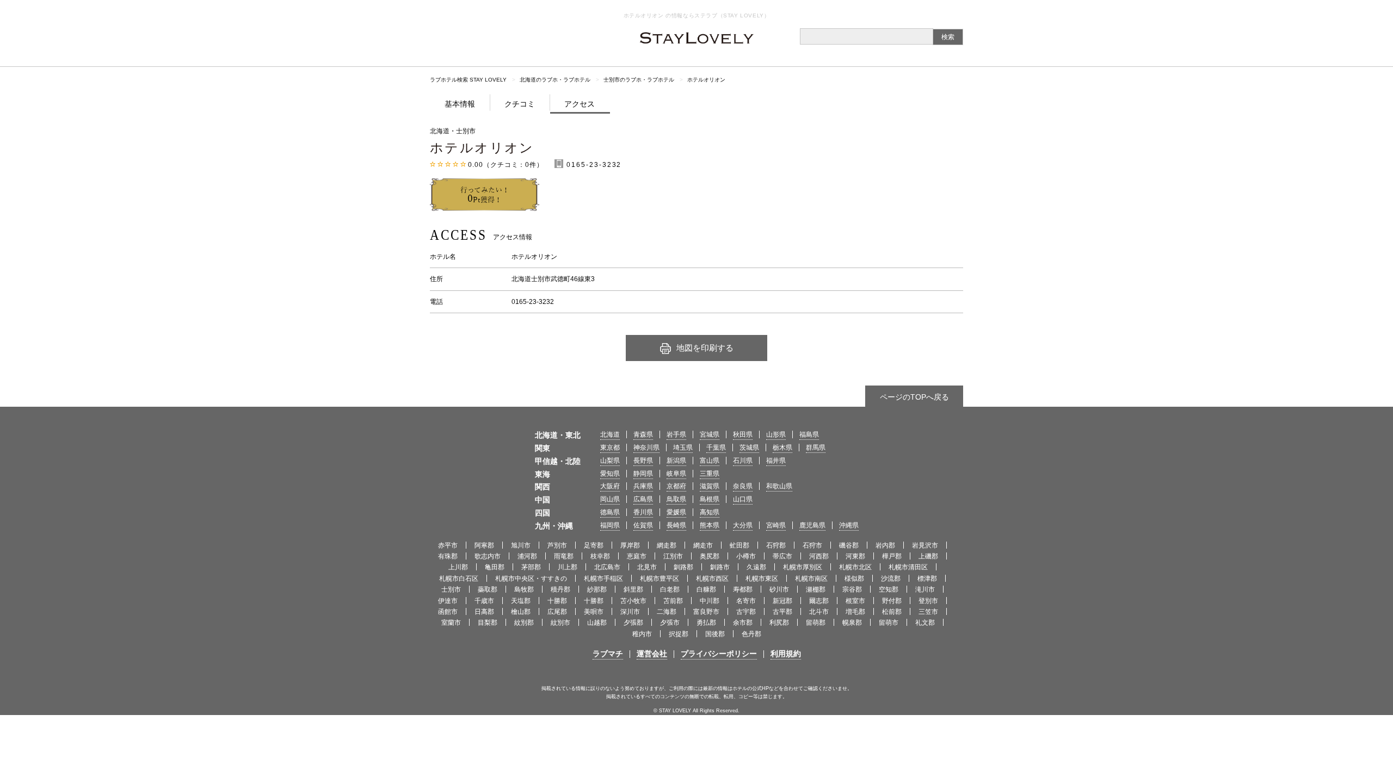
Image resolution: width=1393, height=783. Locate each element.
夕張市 (670, 622)
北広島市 (607, 567)
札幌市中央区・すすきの (531, 578)
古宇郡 (746, 612)
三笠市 (928, 612)
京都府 (676, 486)
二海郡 (666, 612)
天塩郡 (521, 601)
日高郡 (484, 612)
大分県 (743, 525)
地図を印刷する (705, 347)
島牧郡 (524, 589)
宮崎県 (776, 525)
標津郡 (927, 578)
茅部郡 (531, 567)
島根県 (709, 499)
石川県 (743, 460)
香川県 (643, 512)
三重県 (709, 473)
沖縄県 (849, 525)
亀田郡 (494, 567)
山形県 (776, 434)
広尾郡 (557, 612)
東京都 (610, 447)
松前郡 (892, 612)
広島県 (643, 499)
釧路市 (720, 567)
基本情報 (460, 104)
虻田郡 (739, 545)
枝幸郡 (600, 556)
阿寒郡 (484, 545)
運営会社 (652, 653)
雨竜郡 (564, 556)
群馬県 (815, 447)
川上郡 (567, 567)
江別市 (673, 556)
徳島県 (610, 512)
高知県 (709, 512)
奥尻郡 (709, 556)
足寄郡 (593, 545)
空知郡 (888, 589)
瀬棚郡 (815, 589)
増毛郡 (855, 612)
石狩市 (812, 545)
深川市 (630, 612)
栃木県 (782, 447)
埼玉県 (683, 447)
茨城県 (749, 447)
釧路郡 (683, 567)
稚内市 (642, 634)
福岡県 (610, 525)
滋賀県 (709, 486)
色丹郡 (751, 634)
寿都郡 (743, 589)
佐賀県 (643, 525)
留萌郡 (815, 622)
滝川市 (925, 589)
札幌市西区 (712, 578)
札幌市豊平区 (659, 578)
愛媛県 (676, 512)
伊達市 (448, 601)
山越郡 (597, 622)
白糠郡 (706, 589)
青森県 (643, 434)
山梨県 (610, 460)
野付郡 (892, 601)
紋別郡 (524, 622)
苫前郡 (673, 601)
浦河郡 (527, 556)
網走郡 (666, 545)
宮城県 (709, 434)
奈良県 (743, 486)
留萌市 (888, 622)
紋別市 (560, 622)
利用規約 (786, 653)
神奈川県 (646, 447)
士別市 (451, 589)
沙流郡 (891, 578)
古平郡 (782, 612)
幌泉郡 (852, 622)
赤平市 (448, 545)
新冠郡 (782, 601)
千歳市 (484, 601)
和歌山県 (779, 486)
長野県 (643, 460)
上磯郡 (928, 556)
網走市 (703, 545)
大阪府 (610, 486)
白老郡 (670, 589)
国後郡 (715, 634)
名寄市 (746, 601)
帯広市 (782, 556)
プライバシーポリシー (719, 653)
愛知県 (610, 473)
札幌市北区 (855, 567)
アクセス (579, 104)
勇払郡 (706, 622)
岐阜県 (676, 473)
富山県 (709, 460)
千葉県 (716, 447)
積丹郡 (560, 589)
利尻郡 (779, 622)
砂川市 (779, 589)
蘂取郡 (487, 589)
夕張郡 (633, 622)
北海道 (610, 434)
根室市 (855, 601)
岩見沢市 (925, 545)
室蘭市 (451, 622)
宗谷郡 (852, 589)
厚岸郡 (630, 545)
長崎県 (676, 525)
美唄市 (593, 612)
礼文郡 (925, 622)
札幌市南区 (811, 578)
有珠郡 (448, 556)
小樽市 (746, 556)
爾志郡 (819, 601)
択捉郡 (678, 634)
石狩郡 (776, 545)
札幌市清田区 (908, 567)
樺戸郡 (892, 556)
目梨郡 (487, 622)
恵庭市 (636, 556)
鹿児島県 (812, 525)
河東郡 (855, 556)
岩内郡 (885, 545)
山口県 (743, 499)
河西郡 (819, 556)
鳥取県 (676, 499)
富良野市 (706, 612)
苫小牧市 (633, 601)
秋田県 (743, 434)
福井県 (776, 460)
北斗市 (819, 612)
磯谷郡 (849, 545)
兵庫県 (643, 486)
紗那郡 (597, 589)
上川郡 (458, 567)
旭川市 (521, 545)
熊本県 (709, 525)
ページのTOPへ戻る (914, 397)
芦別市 (557, 545)
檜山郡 (521, 612)
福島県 (809, 434)
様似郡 (854, 578)
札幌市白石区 (458, 578)
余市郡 (743, 622)
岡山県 (610, 499)
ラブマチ (608, 653)
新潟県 (676, 460)
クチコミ (519, 104)
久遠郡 (756, 567)
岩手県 (676, 434)
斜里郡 (633, 589)
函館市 (448, 612)
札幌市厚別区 (802, 567)
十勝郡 (557, 601)
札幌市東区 (761, 578)
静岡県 (643, 473)
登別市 (928, 601)
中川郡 (709, 601)
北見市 (647, 567)
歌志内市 (487, 556)
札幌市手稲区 (603, 578)
